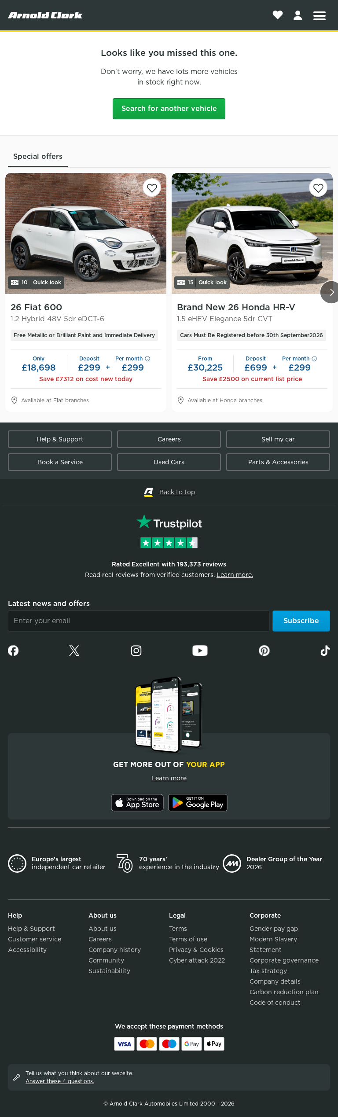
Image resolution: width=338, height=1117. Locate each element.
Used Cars (169, 462)
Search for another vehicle (169, 108)
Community (106, 960)
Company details (275, 981)
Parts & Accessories (278, 462)
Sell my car (278, 439)
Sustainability (109, 970)
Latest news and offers (49, 603)
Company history (114, 949)
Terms (178, 928)
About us (102, 928)
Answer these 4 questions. (60, 1081)
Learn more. (235, 574)
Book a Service (60, 462)
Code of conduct (275, 1002)
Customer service (34, 939)
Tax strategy (268, 970)
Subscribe (301, 621)
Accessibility (27, 949)
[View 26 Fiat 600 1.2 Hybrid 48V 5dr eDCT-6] (85, 233)
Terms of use (188, 939)
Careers (169, 439)
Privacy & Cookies (196, 949)
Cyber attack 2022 (197, 960)
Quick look (41, 282)
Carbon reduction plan (284, 992)
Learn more (169, 778)
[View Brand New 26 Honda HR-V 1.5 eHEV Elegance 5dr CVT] (252, 233)
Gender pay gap (274, 928)
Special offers (37, 156)
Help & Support (60, 439)
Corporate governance (284, 960)
